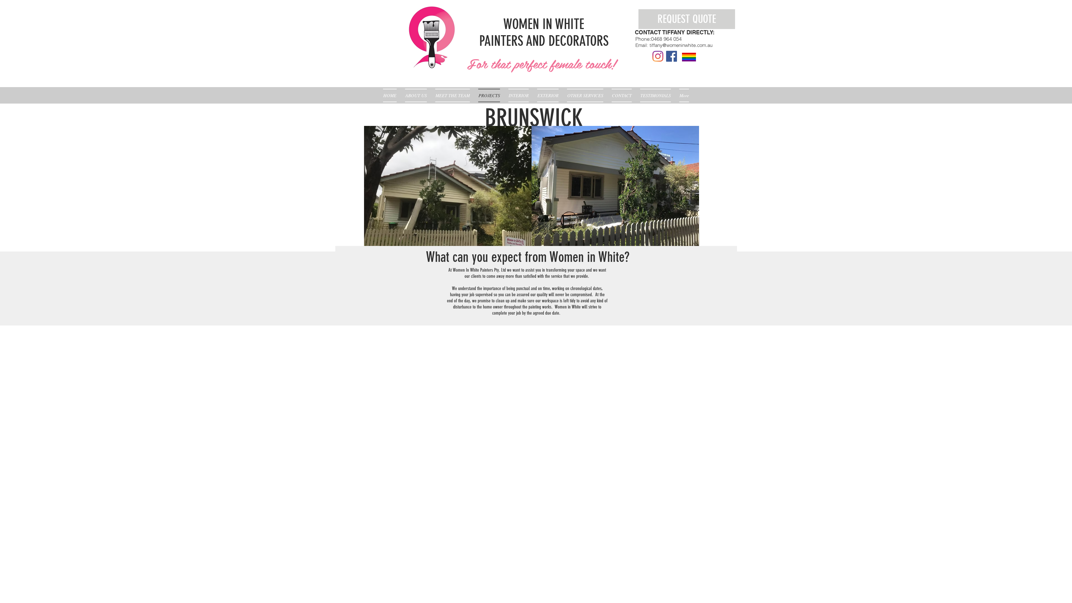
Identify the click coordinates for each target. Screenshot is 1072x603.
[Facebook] (671, 56)
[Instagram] (657, 56)
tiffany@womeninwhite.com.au (681, 45)
